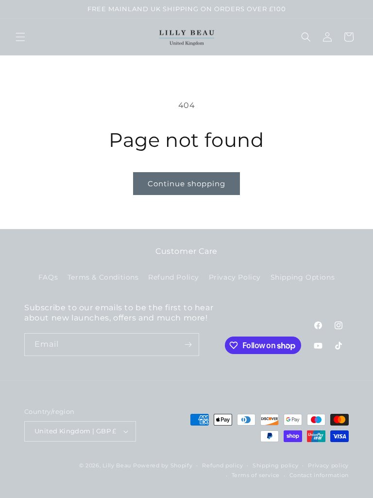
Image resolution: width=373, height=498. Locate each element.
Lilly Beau (116, 465)
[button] (20, 37)
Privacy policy (328, 465)
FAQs (48, 277)
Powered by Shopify (163, 465)
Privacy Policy (235, 277)
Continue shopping (186, 183)
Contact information (319, 475)
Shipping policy (276, 465)
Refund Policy (173, 277)
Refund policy (222, 465)
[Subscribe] (188, 344)
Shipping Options (303, 277)
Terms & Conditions (103, 277)
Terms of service (256, 475)
